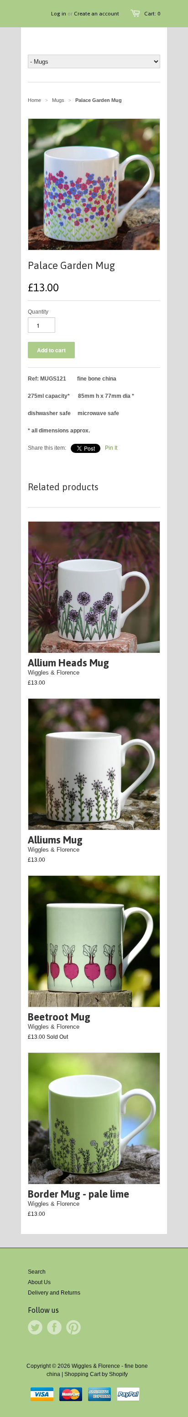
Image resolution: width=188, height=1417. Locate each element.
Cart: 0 (152, 13)
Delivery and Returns (54, 1293)
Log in (58, 13)
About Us (39, 1282)
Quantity (38, 312)
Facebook (54, 1327)
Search (37, 1272)
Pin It (111, 448)
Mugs (58, 100)
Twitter (35, 1327)
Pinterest (73, 1327)
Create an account (96, 13)
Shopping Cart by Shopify (96, 1374)
